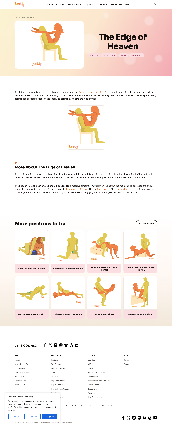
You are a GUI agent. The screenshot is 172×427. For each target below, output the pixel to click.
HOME (17, 17)
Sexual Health (93, 385)
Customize (16, 416)
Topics (87, 4)
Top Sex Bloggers (58, 368)
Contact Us (128, 364)
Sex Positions (74, 4)
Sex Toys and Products (97, 372)
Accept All (49, 416)
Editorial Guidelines (22, 372)
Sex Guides (116, 4)
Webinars (55, 376)
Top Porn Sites (57, 393)
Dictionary (102, 4)
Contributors (20, 368)
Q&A (127, 4)
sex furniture (121, 189)
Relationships (93, 389)
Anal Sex (91, 360)
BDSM (90, 364)
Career (127, 360)
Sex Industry (93, 376)
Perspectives (93, 393)
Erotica (90, 368)
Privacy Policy (20, 376)
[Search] (154, 4)
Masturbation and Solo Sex (99, 381)
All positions (146, 223)
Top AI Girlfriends (58, 385)
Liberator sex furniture (77, 189)
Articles (60, 4)
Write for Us (20, 385)
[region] (32, 407)
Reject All (33, 416)
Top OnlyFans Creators (60, 389)
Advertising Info (21, 364)
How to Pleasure (95, 397)
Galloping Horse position (91, 92)
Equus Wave (103, 189)
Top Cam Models (58, 381)
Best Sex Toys (57, 397)
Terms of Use (20, 381)
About (17, 360)
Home (50, 4)
